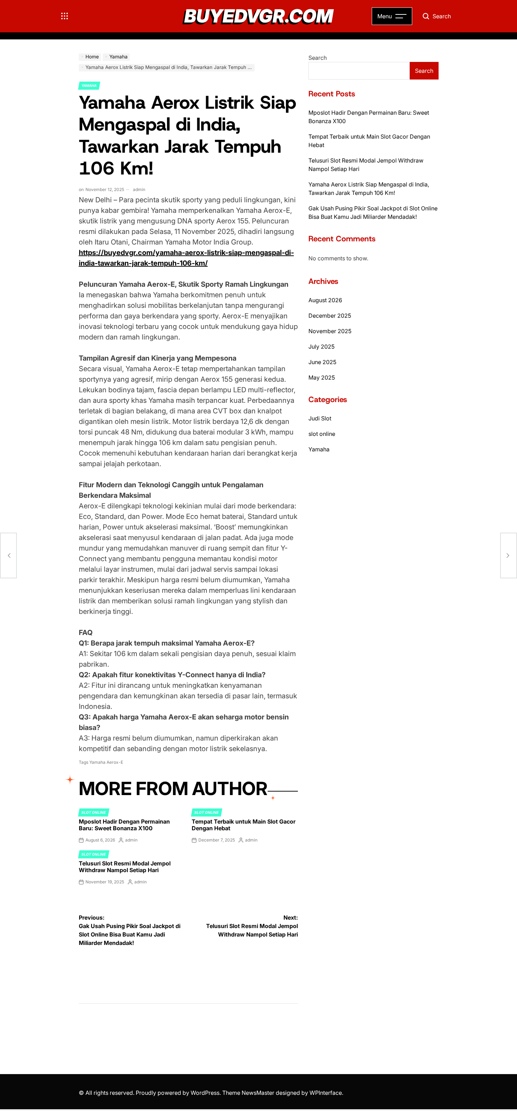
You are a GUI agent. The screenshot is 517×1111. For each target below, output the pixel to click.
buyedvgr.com (258, 16)
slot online (93, 812)
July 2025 (321, 346)
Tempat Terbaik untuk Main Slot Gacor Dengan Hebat (243, 825)
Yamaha (89, 85)
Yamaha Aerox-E (106, 762)
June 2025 (322, 362)
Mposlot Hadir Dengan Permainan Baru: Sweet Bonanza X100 (124, 825)
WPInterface (325, 1092)
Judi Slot (319, 418)
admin (139, 189)
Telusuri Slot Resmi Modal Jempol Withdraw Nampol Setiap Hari (125, 867)
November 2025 (329, 331)
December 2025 (329, 315)
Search (317, 57)
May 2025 (321, 377)
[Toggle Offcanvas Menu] (64, 16)
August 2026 (325, 300)
